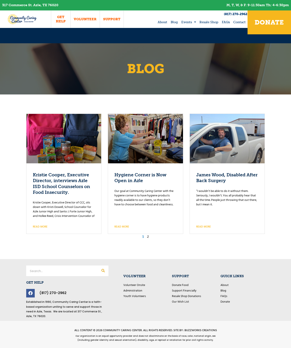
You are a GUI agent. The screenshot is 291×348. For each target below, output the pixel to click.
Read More (40, 227)
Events (186, 22)
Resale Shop (208, 22)
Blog (174, 22)
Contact (239, 22)
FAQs (226, 22)
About (162, 22)
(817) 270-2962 (235, 14)
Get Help (61, 19)
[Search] (103, 270)
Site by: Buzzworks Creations (195, 330)
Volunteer (85, 19)
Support (111, 19)
